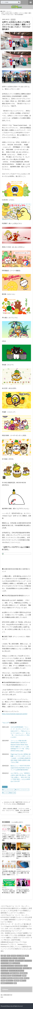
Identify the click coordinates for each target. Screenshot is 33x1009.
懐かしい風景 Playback (6, 978)
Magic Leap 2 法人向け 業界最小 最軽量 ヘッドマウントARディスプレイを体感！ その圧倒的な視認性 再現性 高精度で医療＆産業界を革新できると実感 (21, 758)
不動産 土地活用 (14, 973)
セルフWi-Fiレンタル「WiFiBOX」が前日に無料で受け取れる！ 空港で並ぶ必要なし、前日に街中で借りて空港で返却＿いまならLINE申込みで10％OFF (21, 777)
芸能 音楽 (16, 980)
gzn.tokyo (11, 1006)
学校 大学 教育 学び (6, 975)
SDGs (8, 955)
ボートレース (4, 970)
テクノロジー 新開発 (6, 963)
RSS (2, 997)
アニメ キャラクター (9, 789)
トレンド (6, 722)
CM (5, 955)
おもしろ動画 (20, 955)
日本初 (2, 980)
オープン (15, 958)
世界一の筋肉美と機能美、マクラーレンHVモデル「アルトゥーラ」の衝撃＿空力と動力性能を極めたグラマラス (15, 810)
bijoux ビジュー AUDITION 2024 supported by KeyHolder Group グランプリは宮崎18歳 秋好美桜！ (21, 767)
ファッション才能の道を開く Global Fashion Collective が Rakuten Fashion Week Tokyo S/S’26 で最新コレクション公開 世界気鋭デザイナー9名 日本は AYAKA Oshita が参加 (20, 745)
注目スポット (9, 980)
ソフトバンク (28, 960)
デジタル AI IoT (18, 965)
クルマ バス (21, 958)
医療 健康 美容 (23, 973)
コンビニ (11, 960)
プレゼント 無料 (27, 968)
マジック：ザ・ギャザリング (16, 970)
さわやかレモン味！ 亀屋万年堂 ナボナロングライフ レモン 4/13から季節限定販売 (17, 803)
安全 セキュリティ (16, 975)
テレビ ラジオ (16, 963)
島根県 (24, 975)
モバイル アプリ (5, 973)
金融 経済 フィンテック (7, 983)
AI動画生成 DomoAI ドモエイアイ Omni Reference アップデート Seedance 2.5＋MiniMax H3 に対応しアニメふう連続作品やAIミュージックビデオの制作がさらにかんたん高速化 (16, 946)
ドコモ (25, 965)
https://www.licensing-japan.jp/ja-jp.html (14, 714)
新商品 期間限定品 (18, 978)
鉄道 (15, 983)
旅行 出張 (13, 792)
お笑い (26, 955)
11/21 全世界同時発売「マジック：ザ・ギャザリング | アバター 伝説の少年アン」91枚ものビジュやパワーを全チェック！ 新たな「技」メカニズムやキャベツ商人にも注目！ (20, 732)
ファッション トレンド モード (14, 968)
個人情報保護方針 (6, 995)
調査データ (23, 980)
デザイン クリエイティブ (22, 789)
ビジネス (6, 792)
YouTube (13, 955)
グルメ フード (4, 960)
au (1, 955)
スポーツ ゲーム (19, 960)
